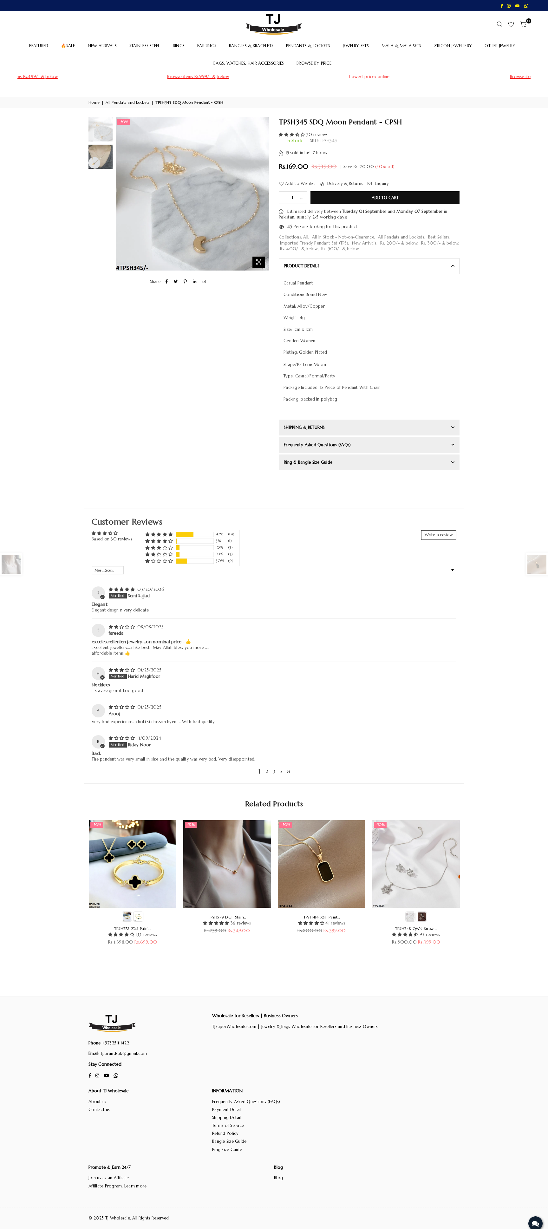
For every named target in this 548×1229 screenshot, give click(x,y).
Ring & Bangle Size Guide (308, 462)
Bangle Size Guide (229, 1141)
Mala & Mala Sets (401, 46)
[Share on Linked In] (194, 281)
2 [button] (267, 771)
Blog (278, 1177)
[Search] (499, 24)
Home (94, 102)
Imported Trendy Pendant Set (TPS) (314, 243)
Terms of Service (228, 1125)
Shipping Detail (226, 1117)
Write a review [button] (439, 535)
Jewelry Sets (356, 46)
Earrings (206, 46)
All (305, 237)
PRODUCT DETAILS (301, 266)
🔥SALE (68, 46)
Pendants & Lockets (308, 46)
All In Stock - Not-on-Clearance (343, 237)
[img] (122, 589)
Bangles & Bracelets (251, 46)
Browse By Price (314, 63)
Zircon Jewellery (453, 46)
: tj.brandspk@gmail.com (122, 1053)
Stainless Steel (144, 46)
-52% (190, 824)
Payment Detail (227, 1109)
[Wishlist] (511, 24)
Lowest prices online (274, 76)
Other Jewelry (500, 46)
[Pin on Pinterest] (185, 281)
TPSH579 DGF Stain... (227, 917)
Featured (38, 46)
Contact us (99, 1109)
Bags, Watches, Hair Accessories (248, 63)
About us (97, 1101)
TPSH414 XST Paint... (321, 917)
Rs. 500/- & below (339, 249)
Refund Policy (225, 1133)
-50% (123, 122)
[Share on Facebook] (166, 281)
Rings (179, 46)
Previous (121, 193)
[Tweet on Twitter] (176, 281)
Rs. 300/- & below (439, 243)
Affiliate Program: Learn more (117, 1186)
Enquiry (381, 183)
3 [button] (274, 771)
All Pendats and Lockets (127, 102)
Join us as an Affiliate (108, 1177)
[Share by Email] (203, 281)
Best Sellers (438, 237)
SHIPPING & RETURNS (304, 427)
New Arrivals (102, 46)
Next (263, 193)
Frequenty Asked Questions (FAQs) (317, 445)
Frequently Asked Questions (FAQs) (246, 1101)
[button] (292, 134)
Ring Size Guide (227, 1149)
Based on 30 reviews (112, 539)
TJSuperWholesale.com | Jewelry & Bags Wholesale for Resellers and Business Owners (295, 1026)
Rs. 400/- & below (298, 249)
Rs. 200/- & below (398, 243)
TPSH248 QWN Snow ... (416, 928)
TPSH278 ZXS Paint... (132, 928)
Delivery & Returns (344, 183)
